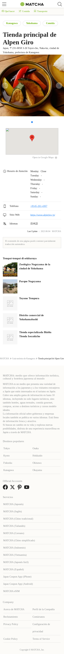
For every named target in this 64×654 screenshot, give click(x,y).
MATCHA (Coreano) (13, 533)
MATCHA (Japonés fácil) (16, 562)
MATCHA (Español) (13, 569)
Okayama (37, 470)
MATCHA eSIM (11, 591)
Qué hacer (10, 11)
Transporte (42, 11)
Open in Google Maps (43, 157)
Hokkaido (37, 455)
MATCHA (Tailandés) (14, 526)
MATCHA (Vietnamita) (15, 555)
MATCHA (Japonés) (13, 504)
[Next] (59, 85)
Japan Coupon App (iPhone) (17, 576)
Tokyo (6, 448)
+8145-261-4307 (38, 206)
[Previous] (5, 85)
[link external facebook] (6, 488)
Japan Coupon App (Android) (18, 584)
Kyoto (6, 455)
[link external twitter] (13, 488)
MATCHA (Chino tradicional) (18, 518)
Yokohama (32, 23)
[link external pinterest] (20, 488)
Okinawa (37, 463)
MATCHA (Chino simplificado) (19, 540)
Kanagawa (12, 23)
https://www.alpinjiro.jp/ (42, 214)
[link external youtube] (27, 488)
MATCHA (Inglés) (12, 511)
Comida (26, 11)
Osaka (36, 448)
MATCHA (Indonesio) (14, 547)
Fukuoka (7, 463)
